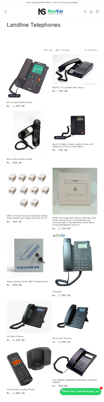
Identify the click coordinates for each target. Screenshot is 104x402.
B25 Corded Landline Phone (19, 159)
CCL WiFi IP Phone (15, 336)
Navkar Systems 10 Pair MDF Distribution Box (27, 281)
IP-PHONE (57, 292)
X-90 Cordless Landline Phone (21, 389)
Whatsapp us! (91, 391)
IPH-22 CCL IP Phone (62, 338)
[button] (6, 12)
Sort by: (48, 50)
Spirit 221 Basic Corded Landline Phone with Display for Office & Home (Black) (73, 145)
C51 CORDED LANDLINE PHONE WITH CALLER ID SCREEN (75, 381)
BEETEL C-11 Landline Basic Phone (68, 87)
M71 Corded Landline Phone (19, 102)
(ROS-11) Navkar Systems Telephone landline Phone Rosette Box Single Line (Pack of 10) (27, 217)
